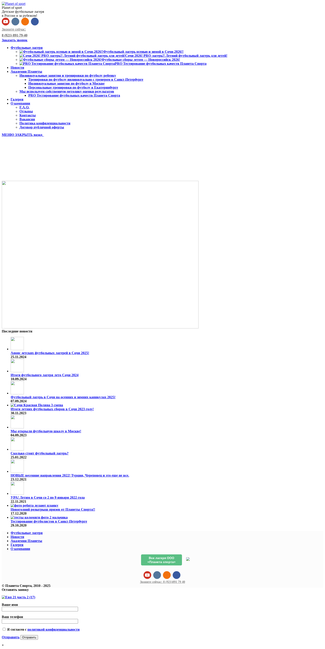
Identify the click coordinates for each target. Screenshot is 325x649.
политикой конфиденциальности (53, 629)
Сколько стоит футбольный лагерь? (40, 453)
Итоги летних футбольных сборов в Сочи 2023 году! (52, 409)
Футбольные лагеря (27, 533)
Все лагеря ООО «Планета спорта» (161, 560)
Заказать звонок (14, 40)
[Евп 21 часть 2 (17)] (100, 327)
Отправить (10, 637)
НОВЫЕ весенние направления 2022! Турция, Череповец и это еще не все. (70, 475)
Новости (17, 537)
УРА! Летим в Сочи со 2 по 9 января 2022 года (48, 497)
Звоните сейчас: (162, 582)
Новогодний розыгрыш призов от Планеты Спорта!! (53, 509)
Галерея (17, 545)
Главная (17, 171)
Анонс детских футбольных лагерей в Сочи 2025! (50, 353)
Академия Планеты (26, 541)
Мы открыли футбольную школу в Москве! (46, 431)
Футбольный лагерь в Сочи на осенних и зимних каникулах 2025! (63, 397)
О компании (20, 549)
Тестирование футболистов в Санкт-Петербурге (49, 521)
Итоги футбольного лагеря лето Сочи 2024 (44, 375)
